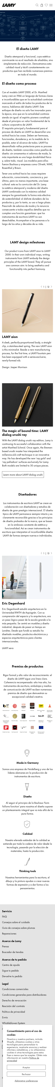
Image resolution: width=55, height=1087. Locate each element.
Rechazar (26, 1074)
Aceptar (26, 1067)
